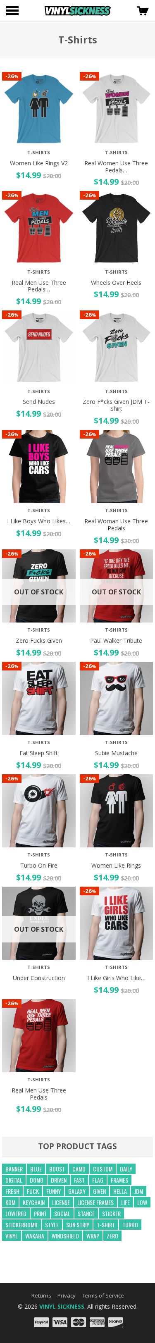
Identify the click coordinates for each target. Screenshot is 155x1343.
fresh (12, 1191)
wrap (92, 1235)
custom (102, 1168)
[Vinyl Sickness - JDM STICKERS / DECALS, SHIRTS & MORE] (78, 10)
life (125, 1202)
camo (79, 1168)
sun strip (77, 1224)
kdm (10, 1202)
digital (13, 1180)
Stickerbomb (21, 1224)
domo (36, 1180)
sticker (111, 1213)
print (40, 1213)
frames (119, 1180)
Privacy (66, 1295)
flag (97, 1180)
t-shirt (106, 1224)
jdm (138, 1191)
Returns (41, 1295)
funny (53, 1191)
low (142, 1202)
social (62, 1213)
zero (112, 1235)
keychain (34, 1202)
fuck (33, 1191)
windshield (65, 1235)
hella (120, 1191)
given (99, 1191)
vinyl (11, 1235)
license (61, 1202)
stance (86, 1213)
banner (14, 1168)
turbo (130, 1224)
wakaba (34, 1235)
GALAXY (77, 1191)
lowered (15, 1213)
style (52, 1224)
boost (57, 1168)
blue (36, 1168)
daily (126, 1168)
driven (59, 1180)
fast (79, 1180)
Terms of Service (103, 1295)
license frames (95, 1202)
